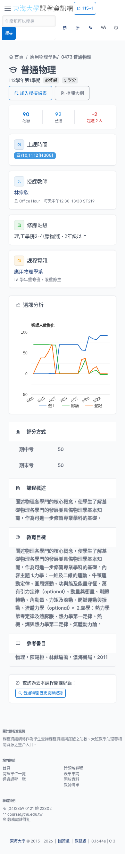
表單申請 (71, 773)
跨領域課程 (73, 768)
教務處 (80, 841)
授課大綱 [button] (75, 93)
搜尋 (9, 33)
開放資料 (71, 779)
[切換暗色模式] (116, 27)
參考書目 (36, 643)
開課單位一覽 (14, 773)
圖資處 (64, 841)
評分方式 (36, 432)
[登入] (77, 27)
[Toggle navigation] (8, 8)
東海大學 (17, 841)
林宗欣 (21, 192)
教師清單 (71, 785)
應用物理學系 (43, 56)
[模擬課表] (64, 27)
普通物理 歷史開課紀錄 (43, 693)
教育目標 (36, 537)
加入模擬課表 (33, 93)
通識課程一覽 (14, 779)
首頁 (18, 56)
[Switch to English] (90, 27)
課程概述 (36, 488)
